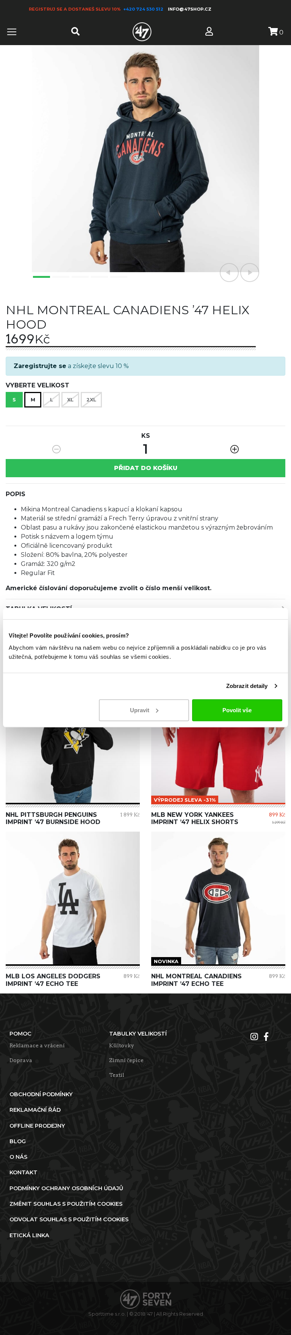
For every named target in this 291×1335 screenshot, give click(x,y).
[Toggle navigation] (12, 32)
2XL (91, 400)
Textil (116, 1075)
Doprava (20, 1060)
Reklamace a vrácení (37, 1045)
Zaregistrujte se (40, 366)
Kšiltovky (121, 1045)
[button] (229, 272)
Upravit (139, 710)
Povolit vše (237, 710)
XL (70, 400)
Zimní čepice (126, 1060)
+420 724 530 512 (143, 9)
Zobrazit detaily (247, 686)
